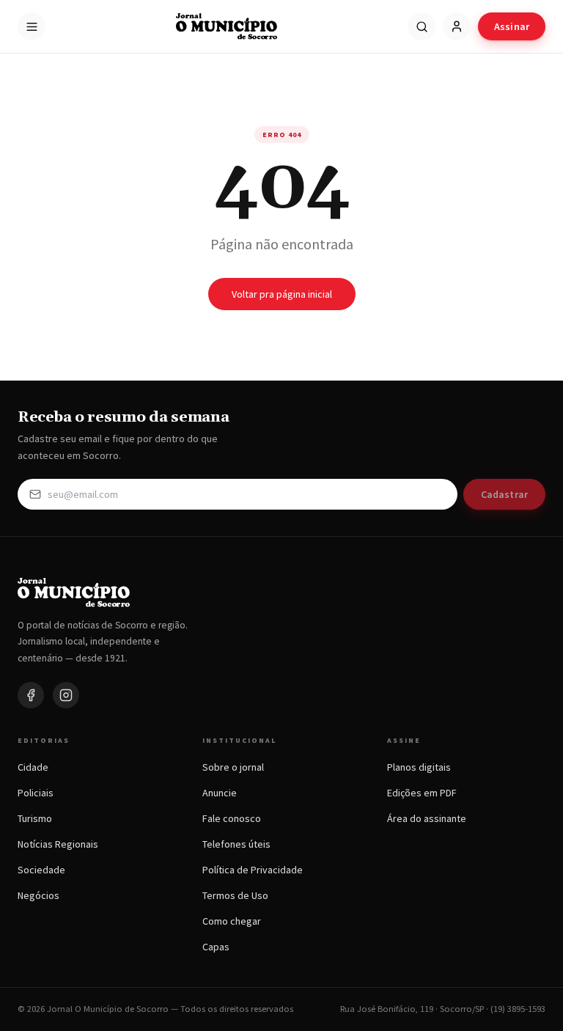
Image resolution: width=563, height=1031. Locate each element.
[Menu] (31, 26)
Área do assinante (426, 818)
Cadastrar (504, 494)
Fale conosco (231, 818)
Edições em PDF (422, 792)
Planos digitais (419, 767)
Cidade (33, 767)
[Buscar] (421, 26)
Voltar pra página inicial (282, 294)
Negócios (38, 895)
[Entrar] (457, 26)
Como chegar (231, 921)
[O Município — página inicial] (226, 26)
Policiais (36, 792)
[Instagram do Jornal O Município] (66, 695)
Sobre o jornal (233, 767)
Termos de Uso (235, 895)
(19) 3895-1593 (517, 1008)
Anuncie (219, 792)
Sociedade (41, 869)
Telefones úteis (236, 844)
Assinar (511, 26)
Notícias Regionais (58, 844)
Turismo (35, 818)
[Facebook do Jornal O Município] (31, 695)
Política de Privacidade (252, 869)
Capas (215, 946)
